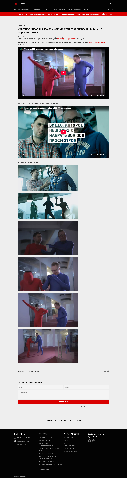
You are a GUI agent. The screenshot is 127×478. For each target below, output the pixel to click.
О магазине (67, 440)
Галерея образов (69, 448)
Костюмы (37, 9)
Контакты (66, 443)
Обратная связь (22, 444)
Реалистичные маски (22, 9)
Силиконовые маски (45, 437)
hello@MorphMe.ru (23, 441)
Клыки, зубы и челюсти (46, 453)
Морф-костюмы (44, 443)
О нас (86, 9)
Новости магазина (69, 446)
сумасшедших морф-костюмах (67, 39)
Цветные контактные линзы (47, 456)
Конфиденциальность (70, 451)
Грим (47, 9)
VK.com (89, 440)
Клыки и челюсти (74, 9)
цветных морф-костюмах (97, 42)
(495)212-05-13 (23, 437)
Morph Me (23, 476)
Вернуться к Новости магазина (64, 420)
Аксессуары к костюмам (46, 461)
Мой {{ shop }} (109, 9)
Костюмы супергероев (46, 446)
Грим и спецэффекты (45, 459)
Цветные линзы (59, 9)
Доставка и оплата (69, 437)
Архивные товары (44, 469)
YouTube (93, 440)
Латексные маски (44, 440)
